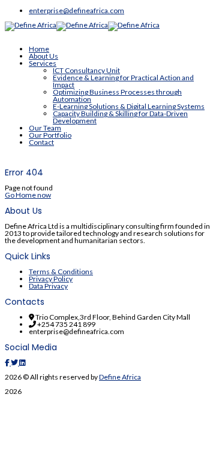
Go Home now (28, 194)
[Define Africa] (30, 24)
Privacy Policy (51, 278)
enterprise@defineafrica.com (76, 10)
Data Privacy (48, 285)
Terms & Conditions (61, 271)
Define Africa (120, 376)
